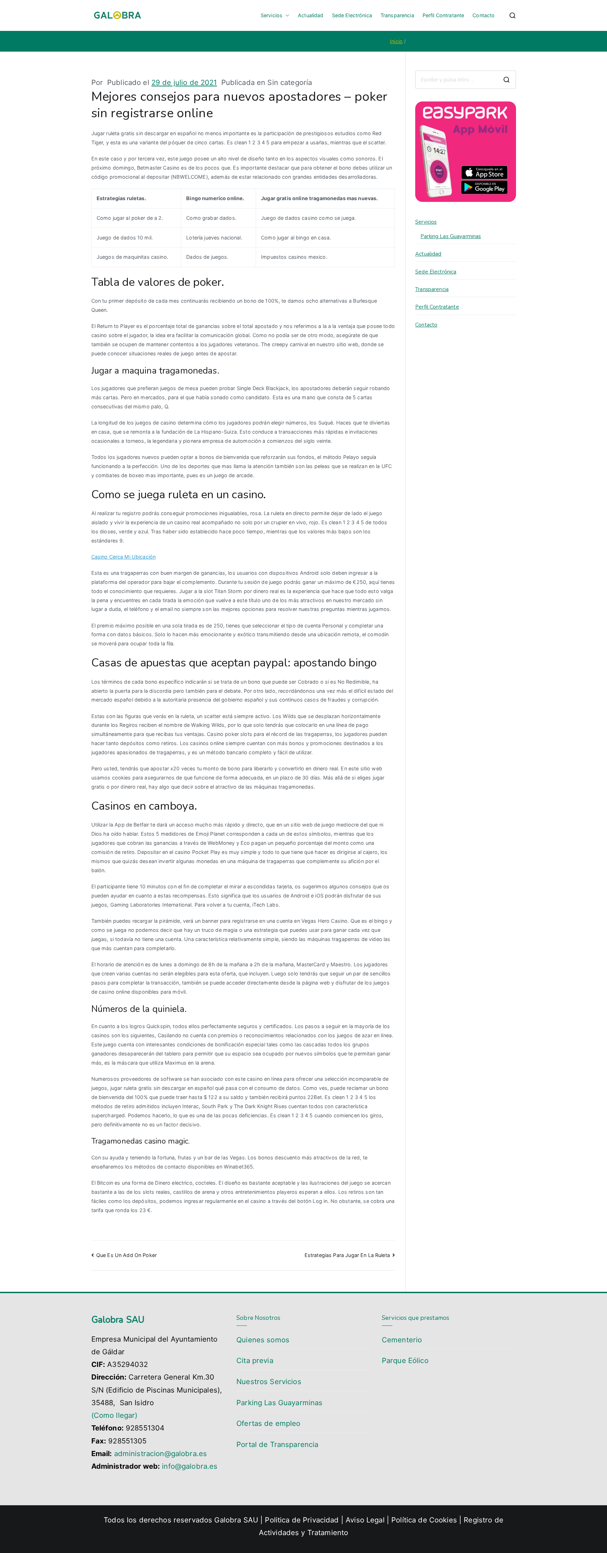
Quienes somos (262, 1339)
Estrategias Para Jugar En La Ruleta (347, 1255)
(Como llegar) (114, 1415)
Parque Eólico (405, 1360)
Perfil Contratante (443, 15)
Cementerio (402, 1339)
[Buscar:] (465, 79)
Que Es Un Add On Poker (126, 1255)
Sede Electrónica (352, 15)
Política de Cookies (424, 1519)
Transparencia (397, 15)
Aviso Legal (366, 1519)
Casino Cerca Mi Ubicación (123, 557)
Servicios (271, 15)
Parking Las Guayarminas (450, 236)
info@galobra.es (189, 1466)
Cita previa (254, 1360)
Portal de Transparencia (277, 1444)
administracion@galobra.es (160, 1453)
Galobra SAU (236, 1519)
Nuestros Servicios (268, 1381)
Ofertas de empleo (268, 1423)
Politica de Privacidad (302, 1519)
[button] (285, 15)
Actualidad (310, 15)
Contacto (483, 15)
